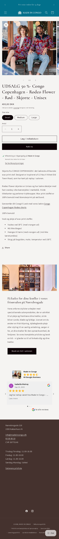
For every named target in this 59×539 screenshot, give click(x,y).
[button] (5, 13)
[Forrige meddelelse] (5, 5)
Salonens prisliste (13, 468)
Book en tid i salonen (22, 351)
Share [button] (7, 247)
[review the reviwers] (48, 386)
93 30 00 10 (10, 438)
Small (7, 117)
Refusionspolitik (39, 524)
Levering (16, 108)
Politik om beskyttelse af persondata (25, 528)
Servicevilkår (45, 528)
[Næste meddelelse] (54, 5)
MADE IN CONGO (25, 524)
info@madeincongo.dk (15, 435)
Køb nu (29, 146)
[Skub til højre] (36, 80)
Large (34, 117)
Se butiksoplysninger (14, 163)
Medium (21, 117)
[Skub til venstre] (23, 80)
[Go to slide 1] (27, 406)
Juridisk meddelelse (29, 533)
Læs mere (13, 398)
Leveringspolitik (14, 533)
